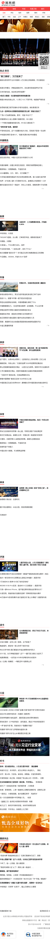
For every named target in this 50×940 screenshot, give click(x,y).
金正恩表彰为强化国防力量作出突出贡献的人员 (17, 318)
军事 (2, 277)
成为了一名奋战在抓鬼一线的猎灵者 (13, 786)
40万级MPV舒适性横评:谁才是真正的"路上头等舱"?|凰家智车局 (23, 597)
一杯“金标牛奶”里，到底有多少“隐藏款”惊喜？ (16, 725)
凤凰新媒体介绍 (5, 911)
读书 (2, 625)
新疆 (31, 17)
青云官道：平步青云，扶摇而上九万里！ (14, 809)
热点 (2, 70)
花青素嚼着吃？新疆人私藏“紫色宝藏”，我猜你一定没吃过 (21, 883)
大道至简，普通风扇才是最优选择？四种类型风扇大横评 (20, 593)
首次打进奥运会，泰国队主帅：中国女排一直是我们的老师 (21, 435)
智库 (19, 13)
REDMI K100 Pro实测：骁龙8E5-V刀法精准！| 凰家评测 (20, 585)
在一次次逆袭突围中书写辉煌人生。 (13, 797)
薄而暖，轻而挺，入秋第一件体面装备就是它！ (17, 875)
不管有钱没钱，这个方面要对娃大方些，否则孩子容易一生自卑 (23, 131)
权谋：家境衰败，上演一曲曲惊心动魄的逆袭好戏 (18, 790)
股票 (28, 13)
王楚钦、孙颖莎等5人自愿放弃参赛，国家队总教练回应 (20, 439)
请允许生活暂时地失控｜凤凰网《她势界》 (15, 714)
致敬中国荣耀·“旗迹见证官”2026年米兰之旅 (15, 379)
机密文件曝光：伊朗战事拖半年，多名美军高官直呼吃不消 (21, 88)
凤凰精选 (4, 140)
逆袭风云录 (41, 790)
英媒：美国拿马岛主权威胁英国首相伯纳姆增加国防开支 (20, 322)
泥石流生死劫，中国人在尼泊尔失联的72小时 (16, 157)
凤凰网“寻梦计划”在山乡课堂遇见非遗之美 (15, 733)
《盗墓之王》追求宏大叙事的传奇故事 (14, 801)
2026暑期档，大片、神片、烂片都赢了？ (15, 173)
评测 (43, 13)
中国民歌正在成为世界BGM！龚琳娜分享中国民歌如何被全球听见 (24, 383)
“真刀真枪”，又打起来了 (11, 76)
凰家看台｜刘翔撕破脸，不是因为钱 (13, 169)
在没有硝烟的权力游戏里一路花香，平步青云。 (17, 782)
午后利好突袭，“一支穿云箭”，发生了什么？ (16, 249)
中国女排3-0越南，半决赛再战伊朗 (12, 451)
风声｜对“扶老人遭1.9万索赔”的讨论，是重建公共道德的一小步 (23, 181)
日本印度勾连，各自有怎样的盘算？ (13, 92)
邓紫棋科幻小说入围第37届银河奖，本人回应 (16, 119)
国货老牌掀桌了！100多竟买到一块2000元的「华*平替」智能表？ (23, 879)
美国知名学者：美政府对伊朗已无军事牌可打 (16, 314)
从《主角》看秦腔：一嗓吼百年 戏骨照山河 (15, 661)
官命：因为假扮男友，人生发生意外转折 (14, 766)
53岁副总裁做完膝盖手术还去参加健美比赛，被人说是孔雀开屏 (23, 177)
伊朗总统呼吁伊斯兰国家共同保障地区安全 (15, 310)
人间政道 (31, 786)
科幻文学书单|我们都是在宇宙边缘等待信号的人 (17, 650)
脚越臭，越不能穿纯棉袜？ (10, 871)
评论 (12, 13)
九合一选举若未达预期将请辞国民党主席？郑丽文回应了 (20, 111)
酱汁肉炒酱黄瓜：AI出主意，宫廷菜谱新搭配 (16, 507)
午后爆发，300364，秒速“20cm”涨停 (13, 257)
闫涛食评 (3, 515)
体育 (2, 414)
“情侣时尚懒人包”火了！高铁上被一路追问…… (17, 867)
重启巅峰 (34, 766)
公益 (2, 692)
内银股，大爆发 (5, 241)
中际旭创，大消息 (6, 233)
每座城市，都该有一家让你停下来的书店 (14, 646)
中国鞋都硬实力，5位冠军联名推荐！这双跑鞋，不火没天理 (21, 306)
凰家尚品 (4, 838)
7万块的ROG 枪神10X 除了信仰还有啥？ (14, 582)
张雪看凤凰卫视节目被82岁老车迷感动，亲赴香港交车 (19, 107)
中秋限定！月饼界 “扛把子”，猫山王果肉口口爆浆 (18, 887)
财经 (14, 9)
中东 (9, 17)
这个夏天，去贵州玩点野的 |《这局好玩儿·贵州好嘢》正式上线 (23, 359)
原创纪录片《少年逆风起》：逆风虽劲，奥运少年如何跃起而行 (22, 722)
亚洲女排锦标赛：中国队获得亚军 (13, 63)
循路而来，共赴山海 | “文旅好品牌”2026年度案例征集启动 (21, 363)
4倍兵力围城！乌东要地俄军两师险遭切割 (15, 96)
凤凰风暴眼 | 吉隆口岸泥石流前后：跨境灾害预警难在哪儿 (21, 165)
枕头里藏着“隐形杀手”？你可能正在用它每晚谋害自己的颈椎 (22, 253)
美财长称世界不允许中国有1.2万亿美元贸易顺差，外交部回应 (22, 80)
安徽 (48, 17)
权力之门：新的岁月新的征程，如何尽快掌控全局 (18, 805)
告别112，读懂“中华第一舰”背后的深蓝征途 (16, 298)
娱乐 (42, 9)
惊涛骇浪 (39, 782)
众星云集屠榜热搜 (6, 325)
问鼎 (42, 778)
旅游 (2, 342)
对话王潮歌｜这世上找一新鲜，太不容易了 (15, 642)
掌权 (39, 770)
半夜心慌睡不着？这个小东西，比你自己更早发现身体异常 (21, 859)
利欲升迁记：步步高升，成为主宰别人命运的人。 (18, 770)
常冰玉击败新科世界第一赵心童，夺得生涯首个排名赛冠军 (21, 431)
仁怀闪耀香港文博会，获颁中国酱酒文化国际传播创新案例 (21, 371)
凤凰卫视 (33, 9)
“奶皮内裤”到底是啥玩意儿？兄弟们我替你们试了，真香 (20, 856)
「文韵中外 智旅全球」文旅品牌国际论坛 (15, 375)
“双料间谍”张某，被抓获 (9, 127)
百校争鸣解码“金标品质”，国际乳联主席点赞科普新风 (19, 718)
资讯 (4, 9)
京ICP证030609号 (34, 924)
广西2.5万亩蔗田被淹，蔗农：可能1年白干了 (16, 115)
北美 (14, 17)
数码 (35, 13)
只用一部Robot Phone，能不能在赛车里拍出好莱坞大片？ (21, 589)
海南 (43, 17)
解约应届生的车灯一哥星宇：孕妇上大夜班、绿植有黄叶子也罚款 (23, 185)
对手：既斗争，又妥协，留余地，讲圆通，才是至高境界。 (21, 774)
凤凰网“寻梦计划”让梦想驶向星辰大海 (13, 729)
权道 (29, 797)
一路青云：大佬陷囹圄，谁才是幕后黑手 (14, 794)
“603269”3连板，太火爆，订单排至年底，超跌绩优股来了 (21, 237)
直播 (4, 13)
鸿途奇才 (34, 794)
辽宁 (19, 17)
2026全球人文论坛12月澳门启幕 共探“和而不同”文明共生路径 (22, 710)
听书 (2, 760)
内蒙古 (25, 17)
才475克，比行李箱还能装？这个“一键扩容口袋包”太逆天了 (21, 654)
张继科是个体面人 (6, 447)
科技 (23, 9)
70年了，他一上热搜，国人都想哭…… (14, 863)
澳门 (3, 17)
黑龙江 (37, 17)
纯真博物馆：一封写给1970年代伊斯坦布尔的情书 (18, 657)
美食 (2, 482)
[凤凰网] (8, 5)
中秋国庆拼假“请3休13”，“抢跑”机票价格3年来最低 (18, 135)
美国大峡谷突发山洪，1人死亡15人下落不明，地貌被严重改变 (22, 99)
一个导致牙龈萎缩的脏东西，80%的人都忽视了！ (18, 123)
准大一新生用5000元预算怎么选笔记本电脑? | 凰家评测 (20, 578)
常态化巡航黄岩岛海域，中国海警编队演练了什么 (18, 302)
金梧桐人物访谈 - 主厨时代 (9, 499)
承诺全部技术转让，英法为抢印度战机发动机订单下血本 (20, 294)
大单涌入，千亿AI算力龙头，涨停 (12, 245)
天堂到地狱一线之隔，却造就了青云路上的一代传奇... (19, 778)
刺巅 (30, 801)
